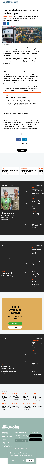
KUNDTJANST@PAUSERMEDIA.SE (7, 445)
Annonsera (4, 455)
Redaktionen (4, 454)
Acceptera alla (30, 460)
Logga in (15, 327)
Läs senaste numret (35, 435)
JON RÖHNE (4, 439)
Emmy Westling (24, 23)
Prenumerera (15, 323)
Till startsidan (22, 150)
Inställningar (14, 460)
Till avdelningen (39, 185)
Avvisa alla (22, 460)
